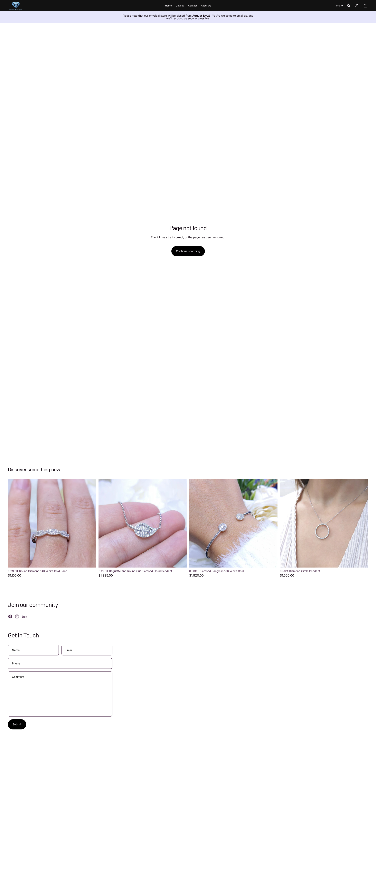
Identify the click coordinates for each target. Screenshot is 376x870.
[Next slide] (90, 523)
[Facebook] (10, 616)
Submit (17, 724)
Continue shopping (188, 251)
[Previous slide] (14, 523)
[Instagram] (17, 616)
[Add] (90, 561)
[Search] (348, 5)
